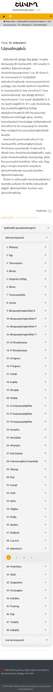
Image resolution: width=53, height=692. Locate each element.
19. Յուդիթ (13, 389)
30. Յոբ (11, 477)
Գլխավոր (10, 21)
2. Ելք (10, 255)
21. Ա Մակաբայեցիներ (19, 405)
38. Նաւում (13, 540)
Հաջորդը (41, 210)
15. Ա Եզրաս (13, 358)
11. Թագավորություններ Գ (21, 326)
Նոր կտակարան (14, 640)
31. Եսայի (12, 485)
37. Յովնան (13, 532)
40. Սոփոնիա (14, 566)
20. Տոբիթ (12, 397)
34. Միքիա (12, 508)
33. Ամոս (11, 500)
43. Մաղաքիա (15, 590)
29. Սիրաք (12, 469)
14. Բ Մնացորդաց (17, 350)
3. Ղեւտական (14, 263)
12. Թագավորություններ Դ (21, 334)
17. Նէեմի (12, 374)
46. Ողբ (11, 614)
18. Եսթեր (12, 382)
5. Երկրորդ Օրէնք (16, 279)
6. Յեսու (11, 286)
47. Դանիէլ (12, 622)
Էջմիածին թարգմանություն (31, 21)
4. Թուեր (11, 271)
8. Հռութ (11, 302)
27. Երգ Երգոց (14, 453)
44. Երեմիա (13, 598)
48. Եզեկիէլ (13, 630)
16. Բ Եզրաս (13, 366)
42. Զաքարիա (14, 582)
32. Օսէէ (11, 492)
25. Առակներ (14, 437)
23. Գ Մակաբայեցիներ (19, 421)
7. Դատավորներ (16, 294)
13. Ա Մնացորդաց (17, 342)
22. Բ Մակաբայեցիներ (19, 413)
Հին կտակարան (14, 237)
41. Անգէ (11, 574)
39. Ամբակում (25, 24)
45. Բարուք (13, 606)
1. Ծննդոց (12, 247)
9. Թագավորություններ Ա (21, 310)
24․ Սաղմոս (13, 429)
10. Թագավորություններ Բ (21, 318)
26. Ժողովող (13, 445)
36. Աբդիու (12, 524)
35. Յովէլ (11, 516)
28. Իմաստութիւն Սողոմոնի (22, 461)
